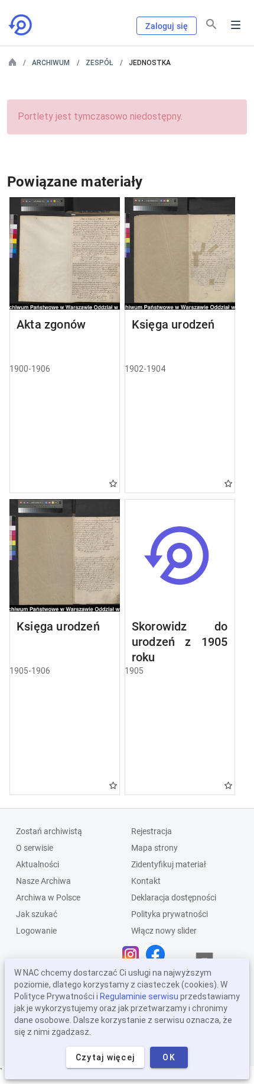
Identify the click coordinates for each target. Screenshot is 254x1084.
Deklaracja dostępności (173, 897)
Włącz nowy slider (164, 930)
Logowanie (36, 930)
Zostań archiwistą (49, 831)
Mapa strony (154, 848)
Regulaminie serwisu (139, 996)
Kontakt (146, 881)
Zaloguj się (166, 26)
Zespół (99, 63)
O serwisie (34, 848)
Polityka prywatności (169, 914)
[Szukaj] (211, 24)
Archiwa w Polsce (48, 897)
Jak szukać (36, 914)
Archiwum (51, 63)
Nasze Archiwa (43, 881)
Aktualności (37, 864)
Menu (235, 24)
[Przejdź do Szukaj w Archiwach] (21, 25)
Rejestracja (151, 831)
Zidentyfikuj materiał (168, 864)
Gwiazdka (113, 483)
